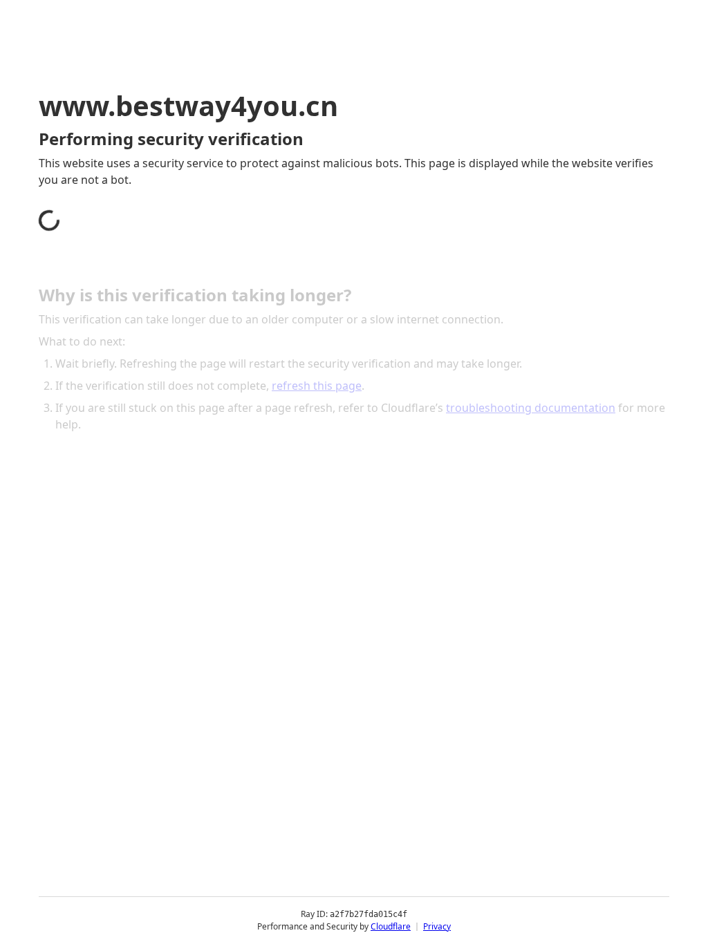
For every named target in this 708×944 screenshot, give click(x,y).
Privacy (437, 926)
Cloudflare (391, 926)
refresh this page (317, 385)
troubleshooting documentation (530, 407)
